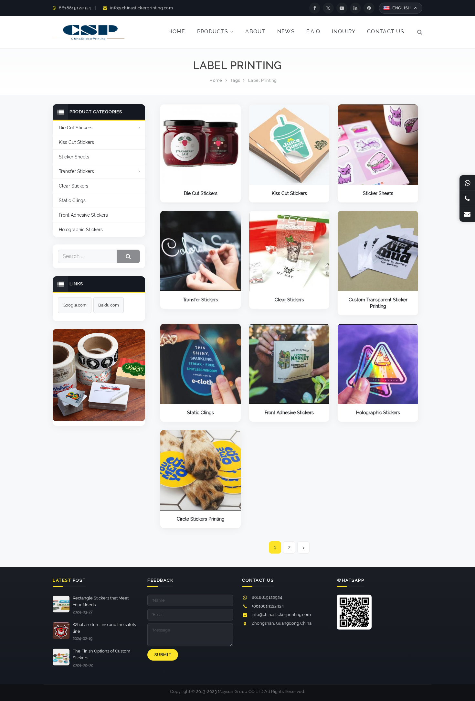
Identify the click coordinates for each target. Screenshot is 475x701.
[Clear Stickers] (289, 251)
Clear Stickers (289, 299)
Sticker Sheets (378, 193)
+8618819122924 (268, 606)
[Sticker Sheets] (378, 144)
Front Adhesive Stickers (289, 412)
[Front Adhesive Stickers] (289, 364)
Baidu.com (108, 305)
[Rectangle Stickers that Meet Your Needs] (61, 611)
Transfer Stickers (200, 299)
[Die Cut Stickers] (200, 144)
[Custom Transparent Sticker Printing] (378, 251)
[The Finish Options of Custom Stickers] (61, 664)
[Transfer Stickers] (200, 251)
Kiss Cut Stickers (289, 193)
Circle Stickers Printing (201, 519)
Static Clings (200, 412)
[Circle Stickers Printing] (200, 470)
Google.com (75, 305)
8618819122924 (75, 7)
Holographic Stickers (378, 412)
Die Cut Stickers (200, 193)
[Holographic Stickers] (378, 364)
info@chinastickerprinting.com (141, 7)
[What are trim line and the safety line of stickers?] (61, 637)
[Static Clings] (200, 364)
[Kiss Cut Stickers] (289, 144)
